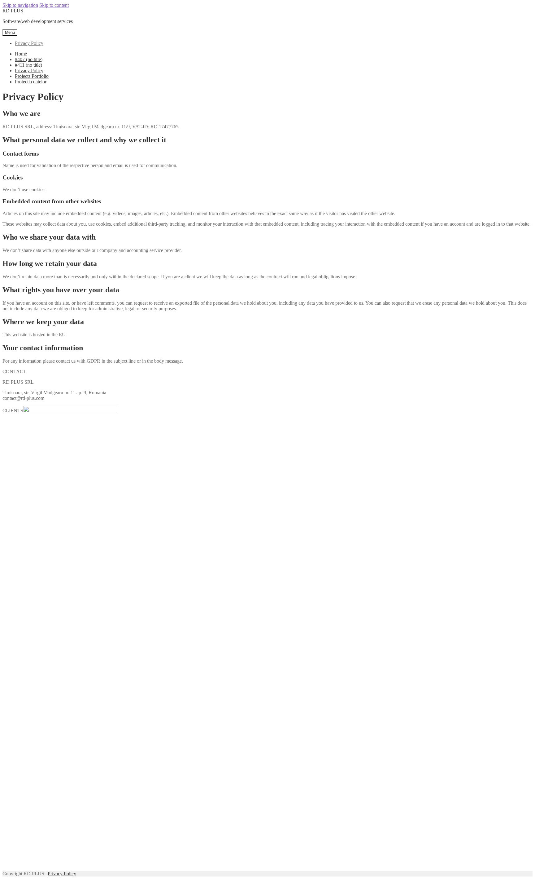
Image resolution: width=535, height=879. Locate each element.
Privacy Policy (29, 43)
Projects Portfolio (32, 76)
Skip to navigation (20, 5)
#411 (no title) (28, 65)
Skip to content (54, 5)
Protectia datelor (30, 81)
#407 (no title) (28, 59)
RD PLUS (12, 10)
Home (21, 53)
